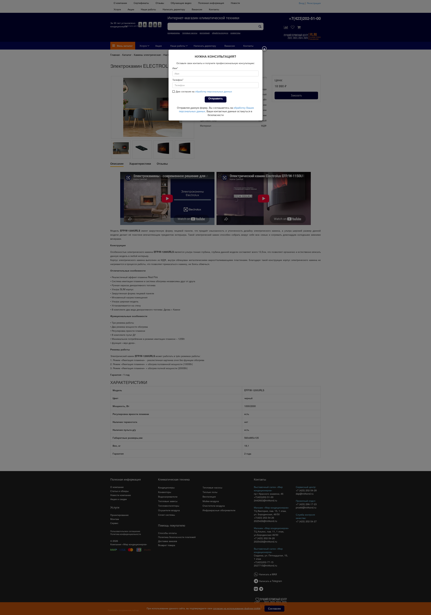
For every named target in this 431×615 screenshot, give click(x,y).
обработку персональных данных (213, 91)
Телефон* (177, 79)
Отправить (215, 98)
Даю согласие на (204, 91)
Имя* (175, 68)
